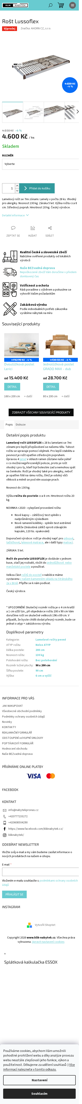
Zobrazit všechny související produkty (41, 412)
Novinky (7, 722)
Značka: (36, 28)
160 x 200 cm (12, 396)
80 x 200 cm (50, 396)
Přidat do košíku (39, 188)
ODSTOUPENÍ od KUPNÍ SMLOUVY (22, 738)
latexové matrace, (32, 542)
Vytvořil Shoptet (45, 925)
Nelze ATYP (43, 645)
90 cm (39, 671)
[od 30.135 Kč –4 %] (60, 345)
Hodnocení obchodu (14, 749)
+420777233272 (18, 816)
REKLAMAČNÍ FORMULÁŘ (17, 733)
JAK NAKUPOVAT (12, 706)
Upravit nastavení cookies (48, 942)
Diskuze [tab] (21, 425)
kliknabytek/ (16, 835)
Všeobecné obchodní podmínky (22, 711)
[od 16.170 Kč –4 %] (21, 345)
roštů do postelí (31, 575)
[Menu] (72, 5)
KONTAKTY (9, 727)
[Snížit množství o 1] (17, 190)
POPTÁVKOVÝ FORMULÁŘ (17, 743)
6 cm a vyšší (43, 676)
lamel (23, 459)
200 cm (40, 650)
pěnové (68, 538)
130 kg (40, 655)
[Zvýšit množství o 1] (17, 185)
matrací (68, 542)
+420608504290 (18, 822)
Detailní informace (13, 215)
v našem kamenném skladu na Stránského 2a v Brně (39, 581)
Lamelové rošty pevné (51, 640)
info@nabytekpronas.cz (23, 810)
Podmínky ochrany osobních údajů (23, 717)
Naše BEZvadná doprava (17, 754)
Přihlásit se (14, 894)
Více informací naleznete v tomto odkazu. (39, 1067)
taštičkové (13, 542)
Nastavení (39, 1080)
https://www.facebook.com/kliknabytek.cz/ (35, 829)
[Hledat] (50, 5)
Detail (12, 386)
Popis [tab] (9, 425)
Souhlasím (39, 1093)
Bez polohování (46, 660)
